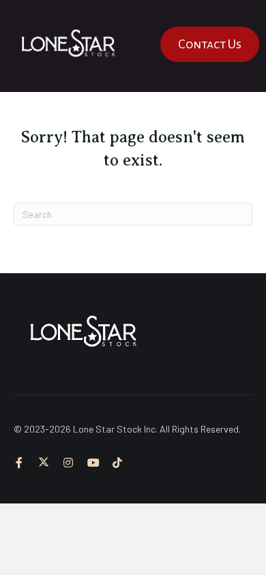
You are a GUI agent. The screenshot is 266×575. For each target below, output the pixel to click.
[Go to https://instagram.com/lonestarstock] (68, 463)
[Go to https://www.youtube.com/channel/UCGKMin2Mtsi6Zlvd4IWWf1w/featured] (92, 463)
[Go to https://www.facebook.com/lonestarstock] (19, 463)
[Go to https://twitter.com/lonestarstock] (43, 463)
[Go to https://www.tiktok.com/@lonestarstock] (117, 463)
